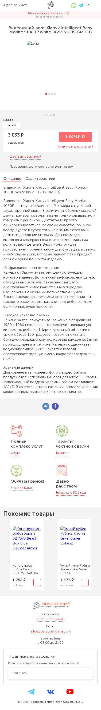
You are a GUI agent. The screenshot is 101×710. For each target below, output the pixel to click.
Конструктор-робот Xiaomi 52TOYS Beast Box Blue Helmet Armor (26, 569)
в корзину (75, 136)
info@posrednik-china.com (51, 631)
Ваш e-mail (20, 673)
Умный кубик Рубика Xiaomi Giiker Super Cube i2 (75, 569)
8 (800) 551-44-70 (50, 619)
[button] (46, 94)
